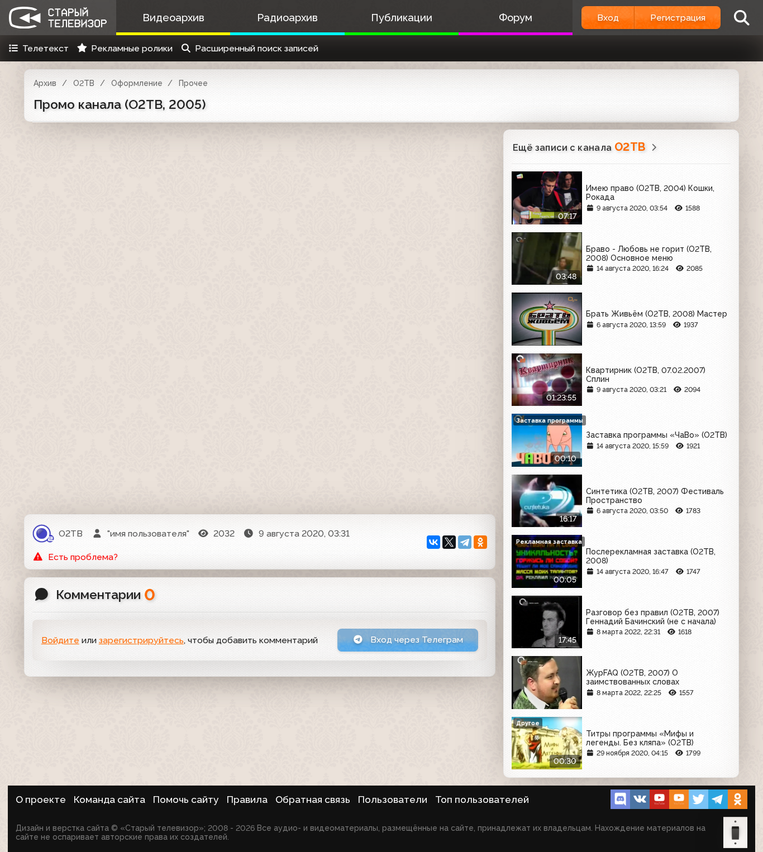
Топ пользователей (482, 799)
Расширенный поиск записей (256, 48)
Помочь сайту (186, 799)
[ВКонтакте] (433, 542)
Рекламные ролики (132, 48)
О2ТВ (83, 83)
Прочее (193, 83)
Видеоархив (173, 17)
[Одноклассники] (480, 542)
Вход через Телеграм (415, 639)
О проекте (41, 799)
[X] (449, 542)
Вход (608, 17)
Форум (515, 17)
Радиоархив (287, 17)
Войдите (60, 640)
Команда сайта (109, 799)
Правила (247, 799)
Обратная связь (312, 799)
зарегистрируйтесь (141, 640)
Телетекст (45, 48)
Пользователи (392, 799)
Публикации (401, 17)
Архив (45, 83)
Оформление (137, 83)
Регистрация (677, 17)
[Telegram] (464, 542)
